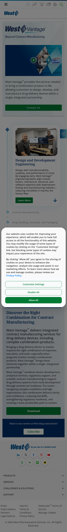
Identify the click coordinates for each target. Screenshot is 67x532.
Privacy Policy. (14, 275)
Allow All (33, 300)
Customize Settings (33, 284)
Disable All (33, 292)
